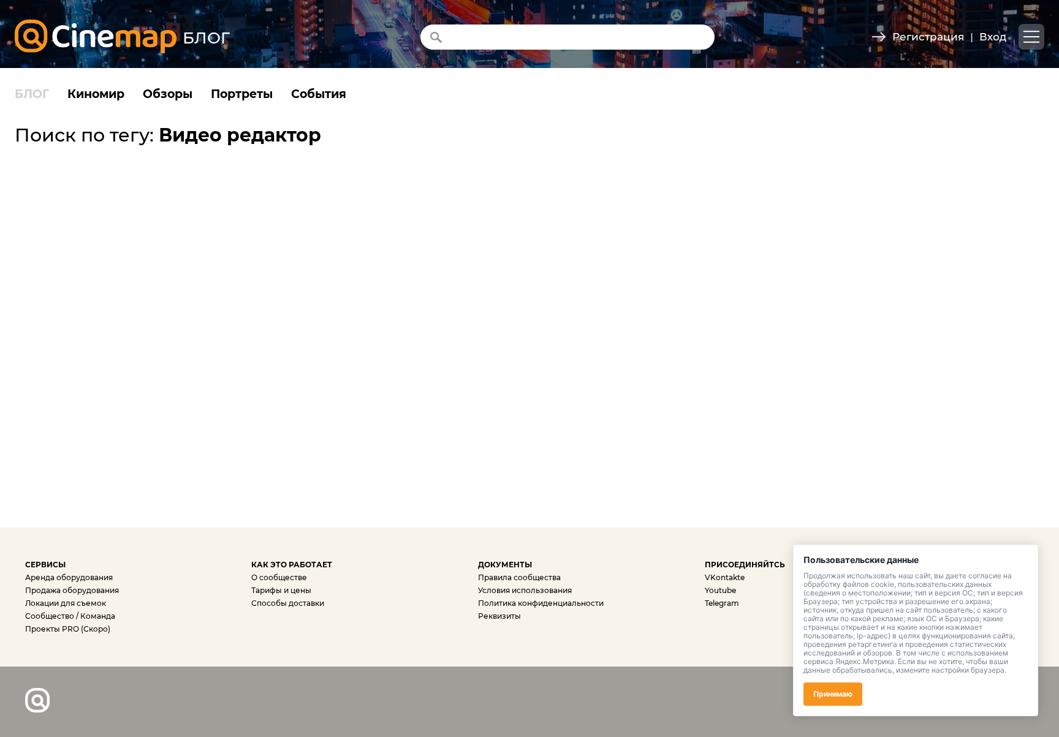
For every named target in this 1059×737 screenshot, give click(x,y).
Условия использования (525, 590)
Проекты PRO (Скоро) (67, 628)
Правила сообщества (519, 577)
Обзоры (167, 94)
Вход (992, 37)
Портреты (242, 94)
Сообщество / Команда (70, 616)
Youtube (720, 590)
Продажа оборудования (72, 590)
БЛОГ (32, 94)
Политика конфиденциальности (541, 603)
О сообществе (279, 577)
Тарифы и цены (281, 590)
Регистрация (928, 37)
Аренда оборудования (69, 577)
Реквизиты (499, 616)
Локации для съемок (65, 603)
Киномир (95, 94)
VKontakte (725, 577)
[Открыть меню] (1031, 37)
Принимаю (832, 693)
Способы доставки (287, 603)
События (318, 94)
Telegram (722, 603)
